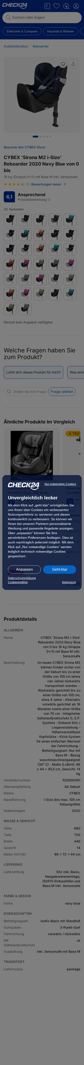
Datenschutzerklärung (22, 578)
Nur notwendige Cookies (60, 484)
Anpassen (24, 569)
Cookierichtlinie (18, 582)
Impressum (69, 582)
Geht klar (59, 569)
